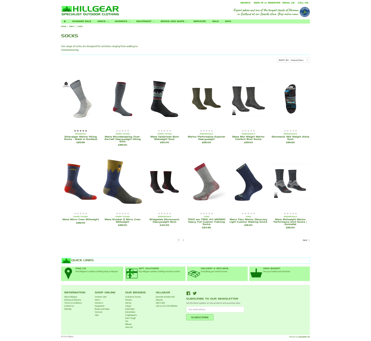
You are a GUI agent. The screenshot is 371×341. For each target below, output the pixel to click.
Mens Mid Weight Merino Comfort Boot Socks (248, 138)
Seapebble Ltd (304, 337)
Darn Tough (130, 318)
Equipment (144, 21)
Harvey (128, 303)
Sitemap (67, 309)
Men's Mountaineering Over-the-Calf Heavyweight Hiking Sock (122, 139)
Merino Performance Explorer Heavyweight (206, 138)
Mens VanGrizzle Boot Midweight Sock (164, 138)
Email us (288, 3)
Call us (303, 3)
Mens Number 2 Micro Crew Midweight (122, 220)
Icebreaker (130, 309)
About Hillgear (70, 297)
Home (63, 26)
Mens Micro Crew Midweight (80, 219)
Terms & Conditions (73, 303)
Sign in (258, 3)
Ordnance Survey (133, 297)
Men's (102, 21)
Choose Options (77, 99)
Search (245, 3)
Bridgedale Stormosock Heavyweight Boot (164, 220)
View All (129, 327)
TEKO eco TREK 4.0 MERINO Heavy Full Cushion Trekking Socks (206, 222)
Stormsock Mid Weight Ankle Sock (290, 138)
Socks (80, 26)
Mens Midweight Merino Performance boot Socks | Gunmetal (290, 222)
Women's (121, 21)
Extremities (130, 312)
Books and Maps (173, 21)
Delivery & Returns (72, 300)
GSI (126, 321)
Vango (128, 306)
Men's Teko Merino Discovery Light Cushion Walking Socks (248, 220)
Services (199, 21)
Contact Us (69, 306)
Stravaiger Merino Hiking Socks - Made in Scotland (80, 138)
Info (228, 21)
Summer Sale (81, 21)
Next (305, 240)
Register (274, 3)
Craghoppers (131, 315)
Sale (215, 21)
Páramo (128, 300)
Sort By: (284, 60)
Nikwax (128, 324)
